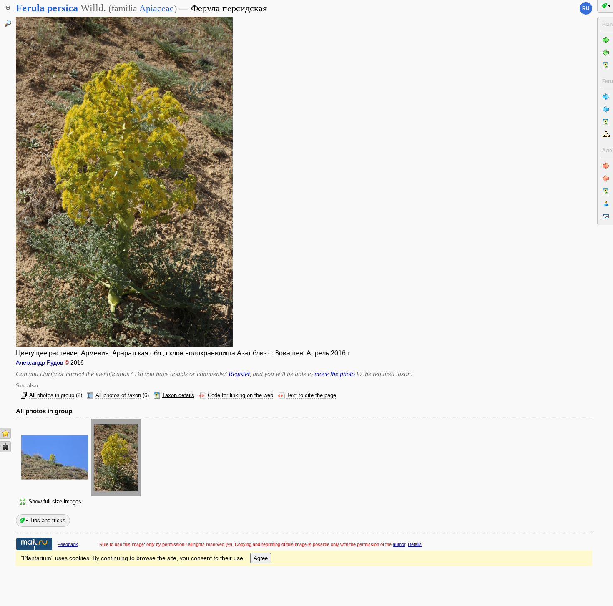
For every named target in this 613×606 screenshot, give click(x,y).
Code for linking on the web (240, 395)
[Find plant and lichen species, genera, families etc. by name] (8, 23)
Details (415, 544)
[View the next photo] (209, 182)
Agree (261, 558)
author (399, 544)
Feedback (68, 544)
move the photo (334, 373)
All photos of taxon (118, 395)
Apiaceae (156, 8)
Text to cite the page (311, 395)
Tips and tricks (47, 520)
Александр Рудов (39, 362)
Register (239, 373)
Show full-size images (54, 502)
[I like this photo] (5, 433)
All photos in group (51, 395)
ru (586, 8)
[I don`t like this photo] (5, 446)
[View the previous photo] (39, 182)
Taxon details (178, 395)
